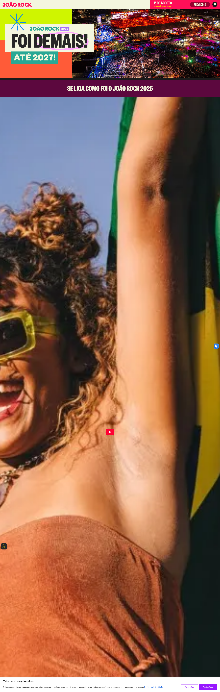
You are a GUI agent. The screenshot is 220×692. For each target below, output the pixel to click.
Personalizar (190, 687)
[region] (110, 684)
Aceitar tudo (208, 687)
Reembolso (200, 5)
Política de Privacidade (153, 687)
